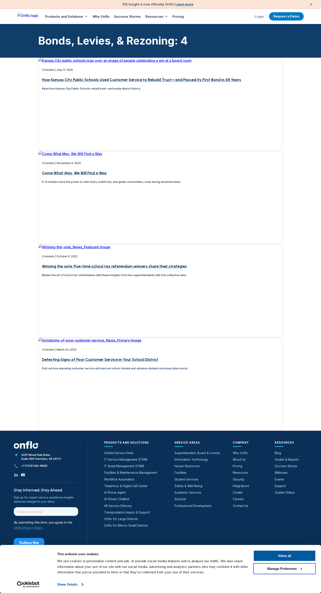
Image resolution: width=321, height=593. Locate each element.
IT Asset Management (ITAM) (124, 466)
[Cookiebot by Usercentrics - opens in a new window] (28, 584)
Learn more (184, 4)
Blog (278, 453)
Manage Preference (282, 568)
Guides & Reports (287, 459)
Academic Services (187, 492)
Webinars (281, 472)
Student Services (186, 479)
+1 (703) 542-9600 (34, 465)
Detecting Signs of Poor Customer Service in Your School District (100, 359)
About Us (239, 459)
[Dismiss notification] (311, 4)
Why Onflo (101, 16)
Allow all (284, 556)
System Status (285, 492)
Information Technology (191, 459)
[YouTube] (23, 475)
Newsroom (240, 472)
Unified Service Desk (118, 453)
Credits (238, 492)
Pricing (178, 16)
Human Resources (187, 466)
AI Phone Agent (115, 492)
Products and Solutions (64, 16)
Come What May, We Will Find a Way (74, 173)
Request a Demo (286, 16)
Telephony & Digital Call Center (126, 486)
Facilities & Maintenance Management (130, 472)
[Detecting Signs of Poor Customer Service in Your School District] (89, 406)
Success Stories (127, 16)
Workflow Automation (119, 479)
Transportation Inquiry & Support (127, 512)
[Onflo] (27, 16)
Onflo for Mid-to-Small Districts (126, 525)
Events (279, 479)
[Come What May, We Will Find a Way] (70, 220)
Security (238, 479)
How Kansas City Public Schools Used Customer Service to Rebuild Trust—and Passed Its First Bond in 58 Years (141, 79)
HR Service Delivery (118, 506)
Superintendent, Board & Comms (197, 453)
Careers (238, 499)
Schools (180, 499)
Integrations (241, 486)
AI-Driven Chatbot (116, 499)
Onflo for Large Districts (121, 519)
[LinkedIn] (16, 475)
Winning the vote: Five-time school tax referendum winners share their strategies (114, 266)
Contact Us (240, 506)
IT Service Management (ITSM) (125, 459)
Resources (154, 16)
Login (259, 16)
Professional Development (192, 506)
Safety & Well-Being (188, 486)
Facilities (180, 472)
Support (280, 486)
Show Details (67, 584)
